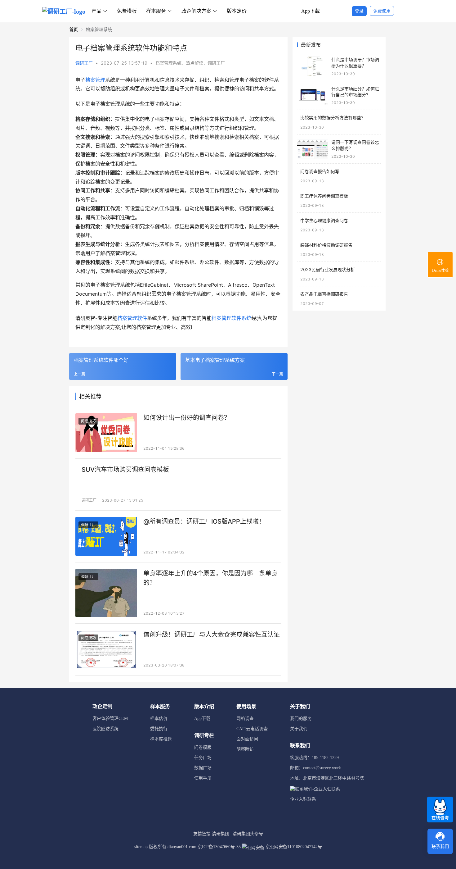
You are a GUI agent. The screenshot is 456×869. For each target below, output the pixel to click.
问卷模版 (203, 747)
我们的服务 (301, 718)
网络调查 (245, 718)
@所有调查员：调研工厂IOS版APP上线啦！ (204, 521)
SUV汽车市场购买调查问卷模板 (125, 469)
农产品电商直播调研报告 (324, 294)
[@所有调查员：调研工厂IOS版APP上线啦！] (106, 536)
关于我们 (298, 728)
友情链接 (202, 833)
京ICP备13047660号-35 (219, 846)
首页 (73, 29)
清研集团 (220, 833)
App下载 (310, 11)
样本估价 (159, 718)
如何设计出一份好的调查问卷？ (186, 417)
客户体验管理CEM (110, 718)
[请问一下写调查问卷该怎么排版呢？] (312, 149)
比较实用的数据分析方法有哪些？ (332, 117)
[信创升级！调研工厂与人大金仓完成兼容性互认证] (106, 649)
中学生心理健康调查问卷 (324, 220)
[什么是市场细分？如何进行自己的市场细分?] (312, 95)
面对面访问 (247, 739)
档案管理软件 (132, 318)
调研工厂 (84, 63)
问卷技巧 (88, 421)
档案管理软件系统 (231, 318)
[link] (73, 29)
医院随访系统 (105, 728)
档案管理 (95, 80)
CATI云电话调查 (252, 728)
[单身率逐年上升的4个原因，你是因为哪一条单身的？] (106, 593)
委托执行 (159, 728)
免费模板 (127, 11)
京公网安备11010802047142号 (293, 846)
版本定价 (237, 11)
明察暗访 (245, 749)
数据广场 (203, 768)
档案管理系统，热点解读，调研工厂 (190, 63)
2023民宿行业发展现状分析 (327, 269)
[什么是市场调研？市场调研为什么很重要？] (312, 66)
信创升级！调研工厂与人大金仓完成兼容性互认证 (211, 634)
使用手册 (203, 778)
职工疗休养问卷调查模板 (324, 195)
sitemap (141, 846)
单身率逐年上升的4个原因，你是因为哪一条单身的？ (210, 578)
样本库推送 (161, 739)
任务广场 (203, 757)
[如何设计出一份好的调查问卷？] (106, 432)
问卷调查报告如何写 (319, 171)
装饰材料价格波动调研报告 (326, 245)
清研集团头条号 (248, 833)
